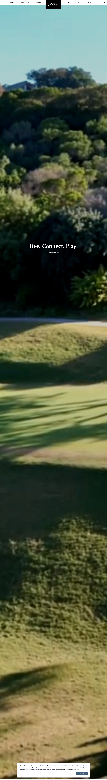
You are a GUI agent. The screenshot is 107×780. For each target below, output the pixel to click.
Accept (82, 773)
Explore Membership (53, 252)
